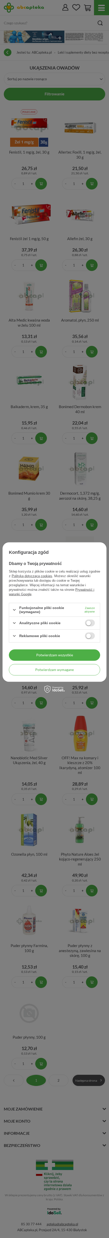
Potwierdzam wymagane (54, 669)
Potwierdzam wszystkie (54, 655)
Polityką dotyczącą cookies (32, 576)
